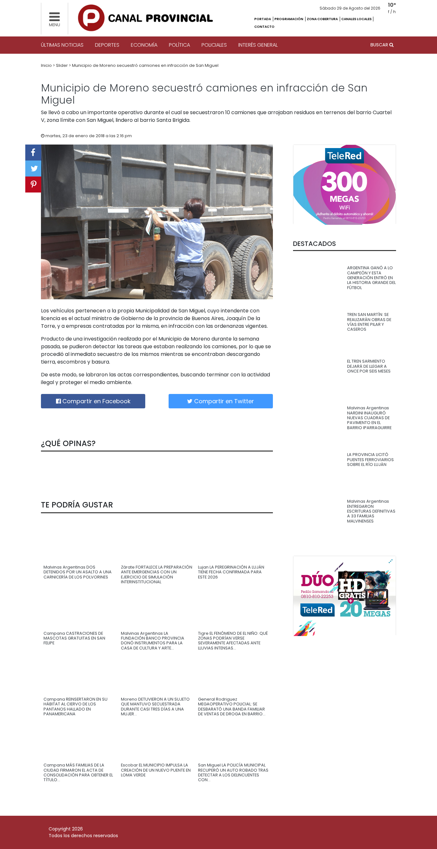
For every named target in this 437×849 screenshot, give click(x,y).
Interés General (258, 45)
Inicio (47, 65)
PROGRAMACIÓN (289, 19)
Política (179, 45)
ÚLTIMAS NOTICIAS (62, 45)
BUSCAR (379, 45)
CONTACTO (264, 26)
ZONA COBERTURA (322, 19)
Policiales (214, 45)
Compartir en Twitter (223, 401)
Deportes (107, 45)
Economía (144, 45)
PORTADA (263, 19)
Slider (62, 65)
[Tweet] (33, 169)
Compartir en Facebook (96, 401)
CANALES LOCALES (356, 19)
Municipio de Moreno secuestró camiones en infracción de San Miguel (145, 65)
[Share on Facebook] (33, 153)
